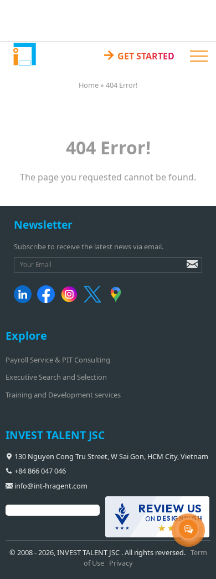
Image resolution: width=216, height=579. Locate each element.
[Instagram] (71, 300)
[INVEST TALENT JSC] (24, 53)
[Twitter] (94, 300)
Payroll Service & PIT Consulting (58, 360)
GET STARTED (138, 54)
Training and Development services (63, 395)
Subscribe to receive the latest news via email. (88, 246)
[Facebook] (48, 300)
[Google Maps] (117, 300)
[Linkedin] (24, 300)
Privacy (121, 563)
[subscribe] (184, 269)
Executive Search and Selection (56, 377)
